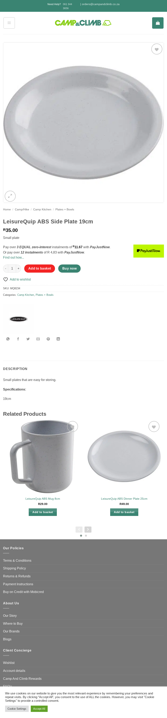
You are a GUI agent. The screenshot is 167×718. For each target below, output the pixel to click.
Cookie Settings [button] (17, 708)
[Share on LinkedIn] (58, 339)
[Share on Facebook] (18, 339)
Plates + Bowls (64, 209)
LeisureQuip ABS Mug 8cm (42, 498)
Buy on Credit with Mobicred (23, 592)
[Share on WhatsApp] (8, 339)
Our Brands (11, 631)
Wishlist (8, 663)
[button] (9, 23)
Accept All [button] (39, 708)
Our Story (10, 615)
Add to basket (39, 268)
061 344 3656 (67, 6)
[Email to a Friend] (38, 339)
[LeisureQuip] (18, 319)
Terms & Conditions (17, 560)
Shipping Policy (14, 568)
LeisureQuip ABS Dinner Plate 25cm (124, 498)
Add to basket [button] (42, 512)
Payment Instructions (18, 584)
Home (7, 209)
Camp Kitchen (42, 209)
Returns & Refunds (17, 576)
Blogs (7, 639)
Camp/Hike (22, 209)
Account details (14, 670)
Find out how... (13, 257)
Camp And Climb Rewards (22, 678)
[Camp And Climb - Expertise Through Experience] (83, 23)
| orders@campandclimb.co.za (100, 4)
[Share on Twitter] (28, 339)
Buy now (69, 268)
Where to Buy (13, 623)
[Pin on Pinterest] (48, 339)
